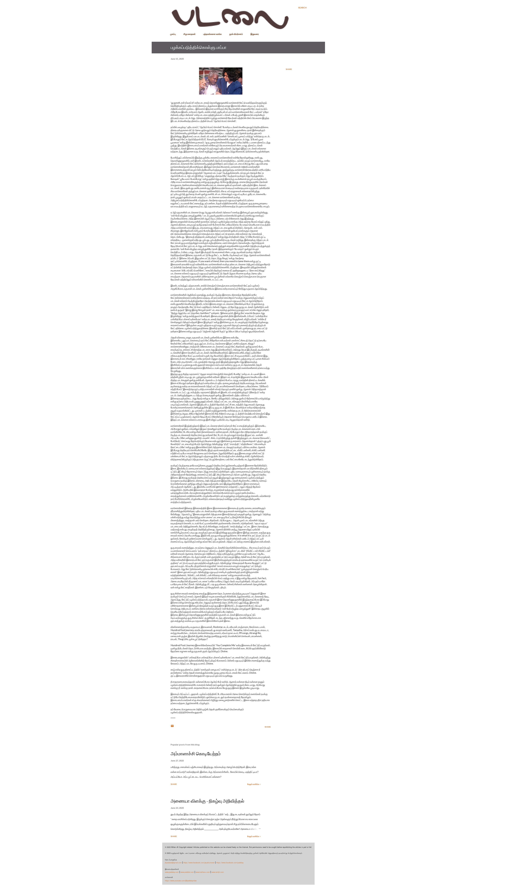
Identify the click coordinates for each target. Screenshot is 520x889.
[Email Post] (172, 727)
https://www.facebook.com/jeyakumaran (199, 862)
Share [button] (289, 69)
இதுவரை (255, 34)
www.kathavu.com (203, 872)
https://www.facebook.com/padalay (230, 862)
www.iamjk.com (218, 872)
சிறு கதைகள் (189, 34)
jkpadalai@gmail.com (173, 862)
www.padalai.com (187, 872)
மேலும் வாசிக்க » (254, 784)
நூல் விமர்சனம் (236, 34)
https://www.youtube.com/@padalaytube (180, 880)
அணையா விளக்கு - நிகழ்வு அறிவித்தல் (207, 801)
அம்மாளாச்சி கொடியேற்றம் (196, 754)
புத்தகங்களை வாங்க (212, 34)
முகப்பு (173, 34)
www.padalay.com (172, 872)
